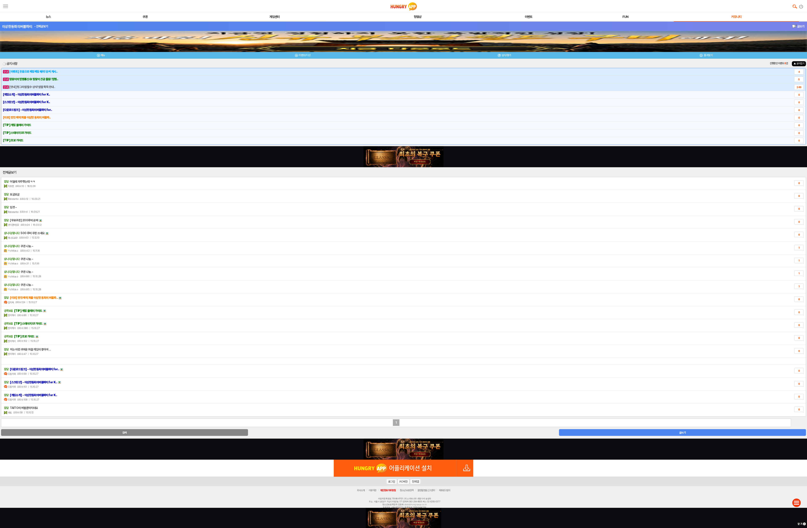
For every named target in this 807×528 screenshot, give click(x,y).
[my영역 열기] (5, 6)
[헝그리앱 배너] (403, 449)
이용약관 (372, 490)
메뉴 (103, 55)
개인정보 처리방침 (388, 490)
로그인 (391, 481)
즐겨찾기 (708, 55)
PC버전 (403, 481)
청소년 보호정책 (406, 490)
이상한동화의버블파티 (17, 26)
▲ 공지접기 (799, 63)
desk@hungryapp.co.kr (415, 504)
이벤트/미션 (304, 55)
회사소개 (361, 490)
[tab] (101, 56)
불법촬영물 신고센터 (426, 490)
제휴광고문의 (444, 490)
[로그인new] (801, 5)
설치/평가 (506, 55)
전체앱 (415, 481)
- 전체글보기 (41, 26)
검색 (124, 432)
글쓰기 (800, 26)
